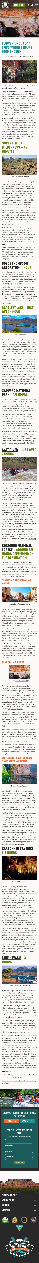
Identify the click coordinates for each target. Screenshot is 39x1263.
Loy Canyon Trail (10, 747)
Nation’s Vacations (21, 882)
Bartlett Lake (21, 335)
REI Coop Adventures (21, 177)
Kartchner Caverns (17, 848)
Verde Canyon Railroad (21, 633)
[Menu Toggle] (36, 5)
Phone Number (9, 1156)
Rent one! (5, 369)
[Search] (28, 5)
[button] (35, 1195)
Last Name (9, 1151)
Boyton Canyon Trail (15, 709)
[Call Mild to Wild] (32, 5)
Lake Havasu (11, 958)
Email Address (10, 1140)
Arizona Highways (22, 786)
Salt (6, 503)
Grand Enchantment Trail (18, 250)
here (23, 809)
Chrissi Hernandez (21, 681)
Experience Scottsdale (22, 604)
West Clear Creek (8, 830)
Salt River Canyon (11, 484)
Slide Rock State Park (17, 712)
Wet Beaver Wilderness (10, 813)
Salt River (10, 450)
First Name (9, 1145)
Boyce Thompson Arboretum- (15, 265)
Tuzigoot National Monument (12, 638)
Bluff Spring (22, 230)
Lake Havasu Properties (21, 985)
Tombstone (28, 928)
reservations (25, 739)
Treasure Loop (7, 232)
